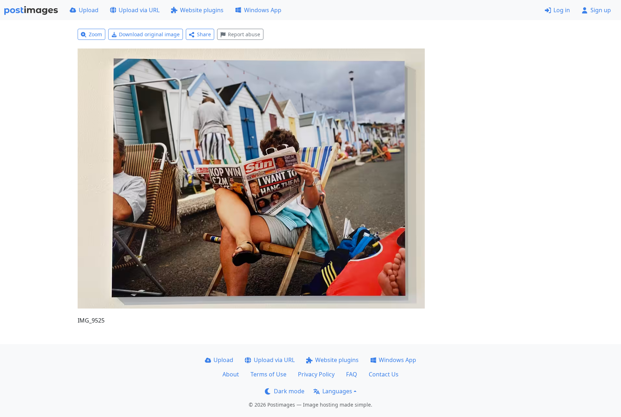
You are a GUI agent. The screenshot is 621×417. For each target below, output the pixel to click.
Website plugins (202, 10)
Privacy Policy (316, 374)
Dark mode (289, 391)
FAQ (351, 374)
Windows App (262, 10)
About (230, 374)
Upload (88, 10)
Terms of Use (268, 374)
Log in (561, 10)
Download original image (149, 34)
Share (204, 34)
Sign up (600, 10)
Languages (337, 391)
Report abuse (244, 34)
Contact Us (384, 374)
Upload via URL (139, 10)
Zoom (95, 34)
